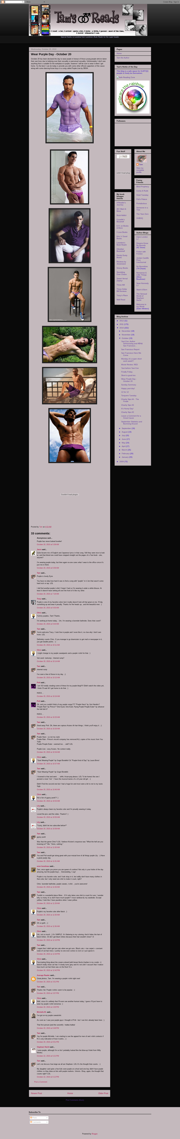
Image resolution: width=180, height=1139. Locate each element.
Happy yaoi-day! (128, 388)
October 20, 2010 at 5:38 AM (48, 544)
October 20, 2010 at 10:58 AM (48, 829)
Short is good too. (128, 375)
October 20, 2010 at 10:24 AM (48, 696)
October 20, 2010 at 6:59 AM (48, 568)
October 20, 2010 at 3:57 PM (48, 993)
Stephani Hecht (43, 1047)
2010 (122, 328)
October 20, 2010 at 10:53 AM (48, 801)
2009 (122, 461)
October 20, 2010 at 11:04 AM (48, 887)
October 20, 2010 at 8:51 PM (48, 1042)
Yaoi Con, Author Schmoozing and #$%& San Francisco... (132, 343)
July (124, 435)
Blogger (94, 1134)
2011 (122, 324)
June (124, 439)
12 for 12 (125, 392)
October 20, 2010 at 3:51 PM (48, 982)
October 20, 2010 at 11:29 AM (48, 903)
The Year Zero (142, 214)
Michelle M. (41, 1012)
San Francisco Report (130, 349)
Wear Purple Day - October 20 (129, 380)
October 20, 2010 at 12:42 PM (48, 970)
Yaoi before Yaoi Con (130, 368)
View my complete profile (140, 170)
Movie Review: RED (129, 365)
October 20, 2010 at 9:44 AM (48, 624)
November (126, 335)
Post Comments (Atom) (75, 1100)
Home (70, 1093)
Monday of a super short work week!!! (131, 360)
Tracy (39, 599)
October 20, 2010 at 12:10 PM (48, 940)
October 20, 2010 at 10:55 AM (48, 817)
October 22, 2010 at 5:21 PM (48, 1056)
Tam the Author (123, 58)
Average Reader (43, 975)
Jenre (39, 549)
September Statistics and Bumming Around (131, 423)
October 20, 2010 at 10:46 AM (48, 790)
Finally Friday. (127, 372)
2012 (122, 321)
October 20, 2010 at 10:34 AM (48, 752)
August (125, 432)
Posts (34, 1118)
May (124, 443)
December (126, 331)
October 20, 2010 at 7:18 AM (48, 594)
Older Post (103, 1093)
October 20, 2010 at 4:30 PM (48, 1007)
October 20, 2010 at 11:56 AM (48, 926)
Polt (38, 683)
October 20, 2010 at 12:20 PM (48, 954)
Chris (39, 613)
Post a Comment (40, 1082)
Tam (41, 527)
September (127, 428)
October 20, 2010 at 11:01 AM (48, 861)
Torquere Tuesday (128, 395)
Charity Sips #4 (127, 405)
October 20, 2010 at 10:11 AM (48, 645)
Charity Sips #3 (127, 412)
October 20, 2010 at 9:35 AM (48, 608)
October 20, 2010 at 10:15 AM (48, 678)
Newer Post (36, 1093)
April (124, 446)
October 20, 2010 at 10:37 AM (48, 764)
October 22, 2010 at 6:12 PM (48, 1077)
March (125, 450)
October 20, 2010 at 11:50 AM (48, 915)
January (125, 457)
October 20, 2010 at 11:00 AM (48, 847)
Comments (36, 1122)
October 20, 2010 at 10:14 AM (48, 661)
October (125, 338)
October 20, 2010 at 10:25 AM (48, 717)
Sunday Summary (128, 385)
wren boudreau (43, 866)
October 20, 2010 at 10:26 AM (48, 729)
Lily (38, 806)
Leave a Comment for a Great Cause (131, 417)
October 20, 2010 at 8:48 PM (48, 1028)
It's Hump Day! (127, 409)
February (126, 453)
